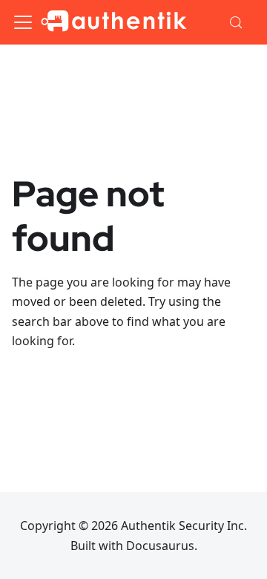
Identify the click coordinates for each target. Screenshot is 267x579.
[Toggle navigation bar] (23, 22)
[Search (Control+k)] (237, 22)
